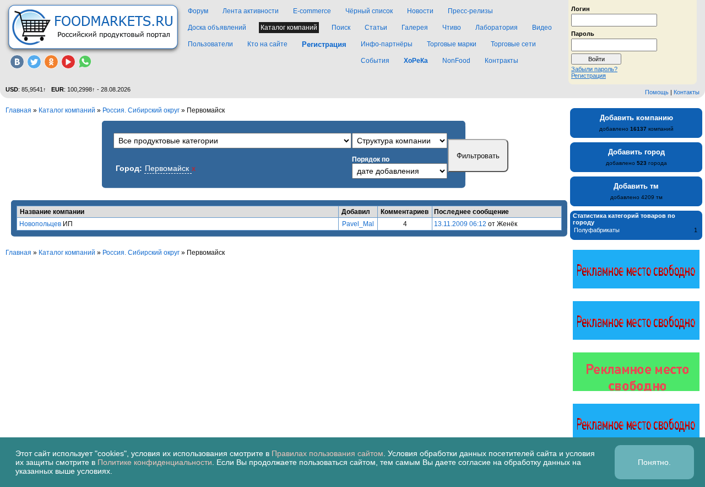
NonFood (456, 61)
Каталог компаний (289, 27)
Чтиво (451, 27)
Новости (420, 11)
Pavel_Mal (358, 224)
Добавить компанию (636, 118)
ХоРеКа (416, 61)
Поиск (341, 27)
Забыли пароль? (594, 69)
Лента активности (251, 11)
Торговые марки (451, 44)
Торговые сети (513, 44)
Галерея (415, 27)
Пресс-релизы (470, 11)
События (375, 61)
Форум (198, 11)
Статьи (376, 27)
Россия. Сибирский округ (141, 110)
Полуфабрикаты (597, 230)
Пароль (582, 33)
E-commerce (312, 11)
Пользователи (210, 44)
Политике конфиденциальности (154, 462)
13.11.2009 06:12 (460, 224)
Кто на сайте (267, 44)
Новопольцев (40, 224)
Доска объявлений (217, 27)
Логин (580, 8)
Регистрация (588, 75)
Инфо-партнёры (387, 44)
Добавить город (636, 152)
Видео (542, 27)
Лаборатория (496, 27)
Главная (18, 110)
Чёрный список (369, 11)
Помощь (657, 92)
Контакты (686, 92)
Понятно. (654, 462)
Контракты (501, 61)
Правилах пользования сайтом (327, 453)
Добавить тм (636, 186)
